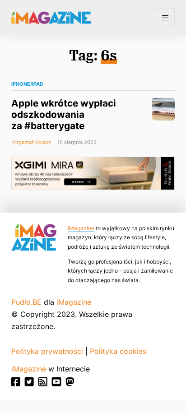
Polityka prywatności (47, 351)
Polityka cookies (118, 351)
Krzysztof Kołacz (31, 142)
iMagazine (81, 228)
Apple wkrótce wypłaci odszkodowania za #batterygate (63, 114)
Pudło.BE (26, 301)
